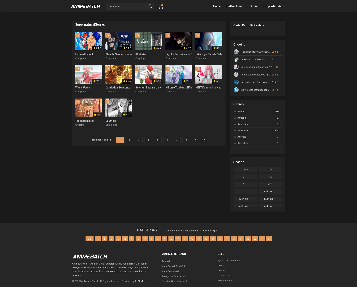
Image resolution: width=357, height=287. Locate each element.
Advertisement (225, 280)
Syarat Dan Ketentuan (229, 260)
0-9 (89, 238)
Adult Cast (258, 124)
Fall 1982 (270, 191)
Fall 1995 (245, 206)
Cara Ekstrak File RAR (173, 266)
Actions (258, 117)
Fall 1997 (270, 206)
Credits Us (223, 275)
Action (258, 111)
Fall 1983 (245, 199)
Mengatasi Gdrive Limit (174, 276)
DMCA (221, 265)
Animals (258, 136)
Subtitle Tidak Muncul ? (174, 281)
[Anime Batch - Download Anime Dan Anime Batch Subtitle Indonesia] (85, 9)
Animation (258, 143)
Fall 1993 (270, 199)
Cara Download (170, 271)
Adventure (258, 130)
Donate (221, 270)
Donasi (166, 261)
